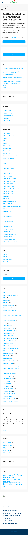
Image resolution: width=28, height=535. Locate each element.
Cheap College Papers (9, 145)
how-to (11, 482)
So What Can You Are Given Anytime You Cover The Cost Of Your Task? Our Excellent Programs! (13, 72)
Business (6, 140)
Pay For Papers (8, 198)
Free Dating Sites (8, 183)
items (14, 482)
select (4, 486)
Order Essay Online (9, 191)
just (16, 482)
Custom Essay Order (9, 158)
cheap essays (7, 148)
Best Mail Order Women (10, 135)
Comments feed (8, 259)
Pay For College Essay (9, 193)
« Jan (4, 430)
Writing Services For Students (11, 241)
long (21, 482)
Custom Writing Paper (9, 161)
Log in (5, 254)
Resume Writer (8, 211)
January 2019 (7, 110)
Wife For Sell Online (9, 229)
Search (14, 55)
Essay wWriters (8, 173)
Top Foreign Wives (8, 221)
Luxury (6, 484)
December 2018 (8, 113)
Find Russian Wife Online (10, 178)
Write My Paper (8, 236)
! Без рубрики (7, 133)
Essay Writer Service (9, 168)
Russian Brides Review (9, 214)
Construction (7, 153)
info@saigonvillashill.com (11, 523)
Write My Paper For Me (10, 239)
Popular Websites (8, 203)
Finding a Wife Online (9, 181)
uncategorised (7, 224)
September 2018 (8, 115)
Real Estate (15, 484)
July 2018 (6, 118)
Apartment (8, 475)
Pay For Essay (7, 196)
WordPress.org (8, 261)
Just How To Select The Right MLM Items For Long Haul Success (14, 17)
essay (5, 163)
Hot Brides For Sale (9, 186)
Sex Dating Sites (8, 216)
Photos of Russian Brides (10, 201)
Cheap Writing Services (10, 150)
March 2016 (7, 120)
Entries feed (7, 256)
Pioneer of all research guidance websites (13, 68)
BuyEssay (6, 143)
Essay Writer (7, 166)
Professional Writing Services (11, 209)
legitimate (19, 482)
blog (5, 138)
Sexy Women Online (9, 219)
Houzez (6, 481)
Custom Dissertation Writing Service (13, 156)
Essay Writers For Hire (9, 171)
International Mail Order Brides (12, 188)
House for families (11, 479)
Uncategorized (16, 37)
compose (17, 477)
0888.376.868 (8, 518)
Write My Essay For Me (10, 234)
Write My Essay (8, 231)
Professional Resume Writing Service (13, 206)
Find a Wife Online (8, 176)
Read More (14, 42)
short (7, 486)
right (21, 484)
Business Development (12, 476)
